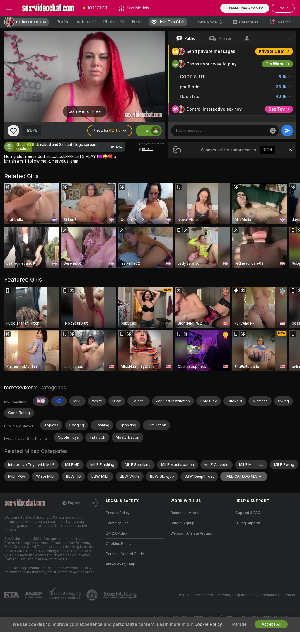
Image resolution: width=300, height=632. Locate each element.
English (74, 503)
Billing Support (248, 523)
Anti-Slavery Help (120, 564)
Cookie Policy (208, 624)
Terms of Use (117, 523)
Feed (137, 21)
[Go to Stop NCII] (120, 595)
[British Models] (41, 401)
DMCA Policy (117, 533)
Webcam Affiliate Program (192, 533)
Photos (114, 21)
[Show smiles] (272, 130)
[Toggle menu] (9, 8)
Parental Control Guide (125, 554)
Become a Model (185, 513)
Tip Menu (275, 64)
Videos (86, 21)
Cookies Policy (119, 544)
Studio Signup (183, 523)
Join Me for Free (85, 111)
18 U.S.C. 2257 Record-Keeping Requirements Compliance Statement (236, 595)
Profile (62, 21)
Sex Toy (276, 109)
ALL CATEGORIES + (243, 476)
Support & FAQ (248, 513)
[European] (59, 401)
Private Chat (272, 51)
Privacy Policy (118, 513)
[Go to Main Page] (48, 8)
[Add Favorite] (13, 130)
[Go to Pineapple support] (92, 595)
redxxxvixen (19, 387)
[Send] (287, 130)
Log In (283, 8)
